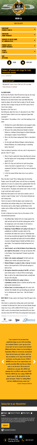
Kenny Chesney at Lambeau (10, 87)
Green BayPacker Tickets (7, 29)
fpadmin (3, 75)
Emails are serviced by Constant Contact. (17, 421)
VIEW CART (29, 62)
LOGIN (14, 62)
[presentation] (2, 361)
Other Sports (26, 413)
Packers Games (13, 84)
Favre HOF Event (24, 84)
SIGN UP (5, 425)
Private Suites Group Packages (7, 46)
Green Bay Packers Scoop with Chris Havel (17, 315)
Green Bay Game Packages (7, 35)
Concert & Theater (15, 413)
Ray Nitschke (5, 57)
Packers (3, 415)
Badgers (5, 413)
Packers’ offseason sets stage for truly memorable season (16, 71)
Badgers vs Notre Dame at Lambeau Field (9, 40)
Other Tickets (4, 51)
